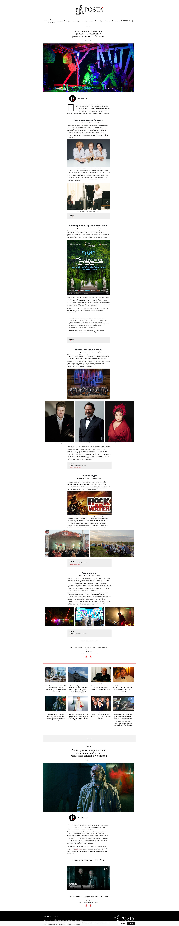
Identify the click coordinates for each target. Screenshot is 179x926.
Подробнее (122, 923)
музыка (87, 647)
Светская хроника (78, 711)
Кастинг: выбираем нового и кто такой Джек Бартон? (101, 716)
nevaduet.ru (72, 217)
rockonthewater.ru (75, 564)
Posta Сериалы (86, 896)
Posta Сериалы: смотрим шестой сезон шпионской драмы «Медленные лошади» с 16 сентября (56, 717)
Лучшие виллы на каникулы (125, 21)
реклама (56, 916)
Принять (131, 923)
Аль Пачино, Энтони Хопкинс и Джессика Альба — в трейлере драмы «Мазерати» (100, 687)
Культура (59, 21)
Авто (96, 21)
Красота (80, 21)
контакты (47, 916)
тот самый (78, 849)
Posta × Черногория (51, 21)
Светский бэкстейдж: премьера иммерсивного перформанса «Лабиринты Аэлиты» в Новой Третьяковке (78, 717)
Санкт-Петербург (102, 647)
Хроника (107, 21)
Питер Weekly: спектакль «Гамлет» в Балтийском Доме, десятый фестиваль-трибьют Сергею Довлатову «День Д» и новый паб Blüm (78, 689)
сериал (93, 897)
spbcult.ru (72, 341)
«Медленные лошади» (74, 896)
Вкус (101, 21)
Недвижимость (88, 21)
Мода (74, 21)
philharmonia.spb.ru (75, 467)
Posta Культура (73, 647)
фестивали (89, 649)
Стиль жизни (78, 683)
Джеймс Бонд (104, 896)
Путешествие (115, 21)
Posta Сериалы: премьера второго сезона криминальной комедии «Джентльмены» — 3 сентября (123, 688)
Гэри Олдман (95, 896)
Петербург (67, 21)
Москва (81, 647)
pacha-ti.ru (73, 635)
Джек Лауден (85, 897)
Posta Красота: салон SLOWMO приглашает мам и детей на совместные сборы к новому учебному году (56, 688)
